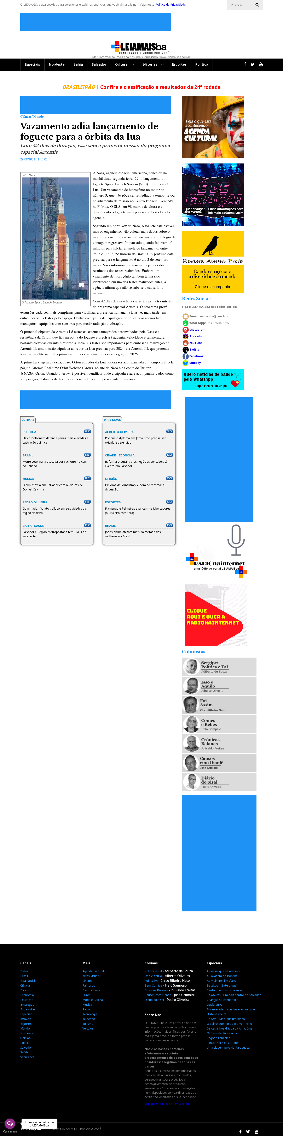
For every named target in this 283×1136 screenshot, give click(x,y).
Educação (26, 1000)
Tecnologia (89, 1014)
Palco (86, 1009)
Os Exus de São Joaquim (223, 1033)
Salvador (99, 64)
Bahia (78, 64)
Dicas (24, 990)
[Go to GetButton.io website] (10, 1131)
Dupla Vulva (215, 1004)
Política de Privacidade (170, 4)
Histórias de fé (216, 1014)
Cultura (121, 64)
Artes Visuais (91, 976)
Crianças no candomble (222, 1000)
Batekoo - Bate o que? (222, 985)
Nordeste (57, 64)
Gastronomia (91, 990)
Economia (27, 995)
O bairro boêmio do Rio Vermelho (229, 1024)
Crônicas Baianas (156, 990)
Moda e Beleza (92, 1000)
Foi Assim (151, 981)
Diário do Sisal (154, 1000)
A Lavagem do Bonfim (222, 976)
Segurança (27, 1057)
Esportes (179, 64)
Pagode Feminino (218, 1038)
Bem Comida (153, 985)
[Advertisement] (96, 22)
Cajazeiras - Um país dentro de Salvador (234, 995)
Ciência (25, 985)
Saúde (24, 1052)
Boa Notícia (28, 981)
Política (201, 64)
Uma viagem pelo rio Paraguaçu (228, 1047)
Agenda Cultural (93, 971)
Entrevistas (27, 1009)
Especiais (32, 64)
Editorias (150, 64)
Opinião (25, 1038)
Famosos (88, 985)
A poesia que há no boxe (223, 971)
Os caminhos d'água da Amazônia (229, 1028)
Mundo (25, 1028)
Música (87, 1004)
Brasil (24, 976)
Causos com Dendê (158, 995)
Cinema (87, 981)
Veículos (87, 1028)
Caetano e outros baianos (224, 990)
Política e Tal (153, 971)
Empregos (27, 1004)
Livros (86, 995)
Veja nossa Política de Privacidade (167, 1104)
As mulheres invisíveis (221, 981)
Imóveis (25, 1019)
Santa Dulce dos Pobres (223, 1043)
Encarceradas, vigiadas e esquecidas (231, 1009)
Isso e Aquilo (153, 976)
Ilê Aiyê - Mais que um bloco (226, 1019)
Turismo (87, 1024)
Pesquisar (257, 5)
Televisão (88, 1019)
